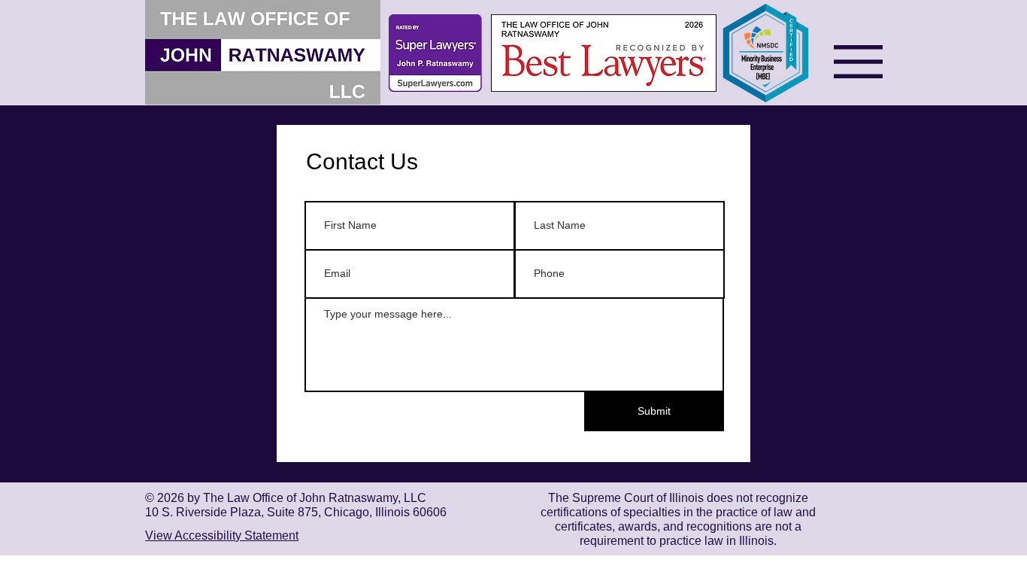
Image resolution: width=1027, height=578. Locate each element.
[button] (858, 61)
